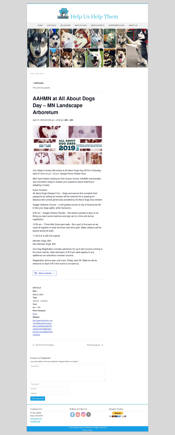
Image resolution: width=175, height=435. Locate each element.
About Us (133, 25)
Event (35, 314)
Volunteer (65, 25)
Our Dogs (51, 25)
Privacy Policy (87, 430)
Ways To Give (81, 25)
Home (40, 25)
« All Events (38, 83)
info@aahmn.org (36, 419)
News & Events (97, 25)
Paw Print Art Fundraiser (44, 345)
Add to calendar (45, 273)
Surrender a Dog (117, 25)
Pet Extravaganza (94, 345)
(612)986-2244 (35, 421)
